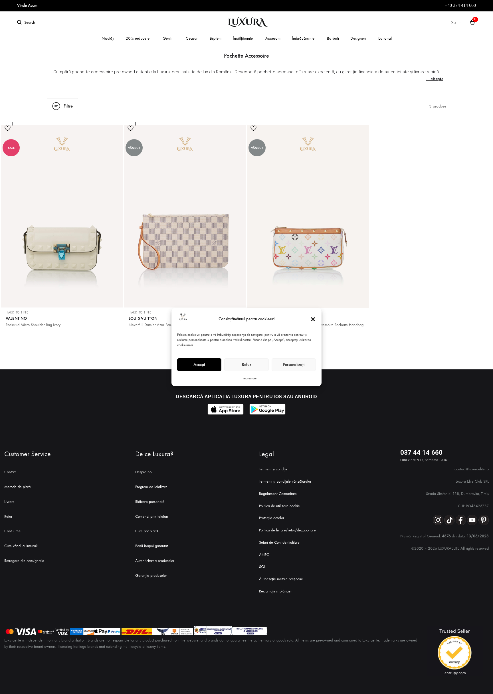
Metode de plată (17, 486)
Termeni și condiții (273, 469)
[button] (313, 319)
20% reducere (137, 38)
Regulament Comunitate (278, 493)
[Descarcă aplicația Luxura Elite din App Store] (225, 409)
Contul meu (13, 531)
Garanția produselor (151, 575)
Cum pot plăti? (146, 531)
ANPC (264, 554)
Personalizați (293, 364)
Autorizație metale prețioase (281, 578)
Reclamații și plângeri (275, 591)
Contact (10, 472)
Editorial (385, 38)
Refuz (246, 364)
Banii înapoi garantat (151, 545)
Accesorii (272, 38)
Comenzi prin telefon (151, 516)
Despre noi (143, 472)
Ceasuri (192, 38)
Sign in (456, 22)
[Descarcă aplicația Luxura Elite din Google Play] (267, 409)
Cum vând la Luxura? (21, 545)
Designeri (358, 38)
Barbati (333, 38)
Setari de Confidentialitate (279, 542)
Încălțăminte (243, 38)
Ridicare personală (149, 501)
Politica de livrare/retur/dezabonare (287, 530)
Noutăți (108, 38)
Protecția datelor (271, 517)
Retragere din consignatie (24, 560)
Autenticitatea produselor (154, 560)
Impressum (249, 378)
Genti (167, 38)
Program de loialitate (151, 486)
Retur (8, 516)
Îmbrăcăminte (303, 38)
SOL (262, 566)
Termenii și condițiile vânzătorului (285, 481)
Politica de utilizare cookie (279, 505)
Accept (199, 364)
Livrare (9, 501)
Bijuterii (215, 38)
